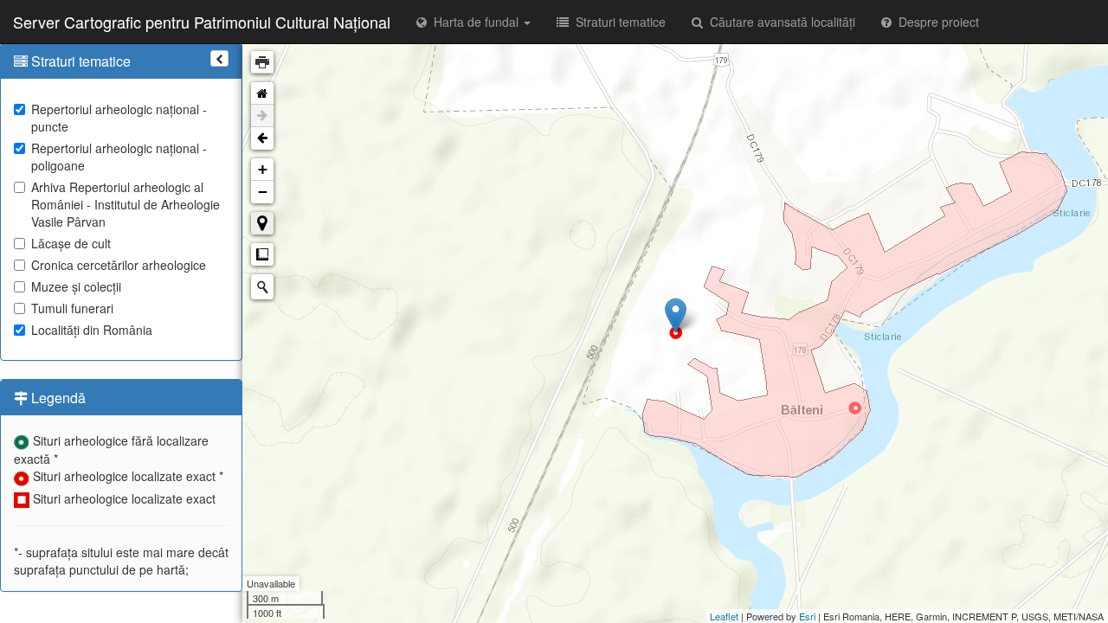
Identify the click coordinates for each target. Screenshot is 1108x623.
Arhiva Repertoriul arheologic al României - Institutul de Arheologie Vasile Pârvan (125, 204)
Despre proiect (935, 21)
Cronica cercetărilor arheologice (118, 264)
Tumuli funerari (72, 308)
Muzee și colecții (76, 286)
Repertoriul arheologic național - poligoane (119, 156)
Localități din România (91, 329)
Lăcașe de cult (71, 243)
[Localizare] (262, 223)
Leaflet (724, 616)
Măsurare (262, 254)
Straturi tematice (617, 21)
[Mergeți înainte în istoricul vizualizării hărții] (262, 116)
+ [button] (262, 169)
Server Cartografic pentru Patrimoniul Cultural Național (201, 21)
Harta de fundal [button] (474, 21)
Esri (807, 616)
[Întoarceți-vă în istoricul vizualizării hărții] (262, 138)
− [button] (262, 192)
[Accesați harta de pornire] (262, 93)
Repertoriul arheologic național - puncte (119, 117)
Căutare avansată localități (779, 21)
